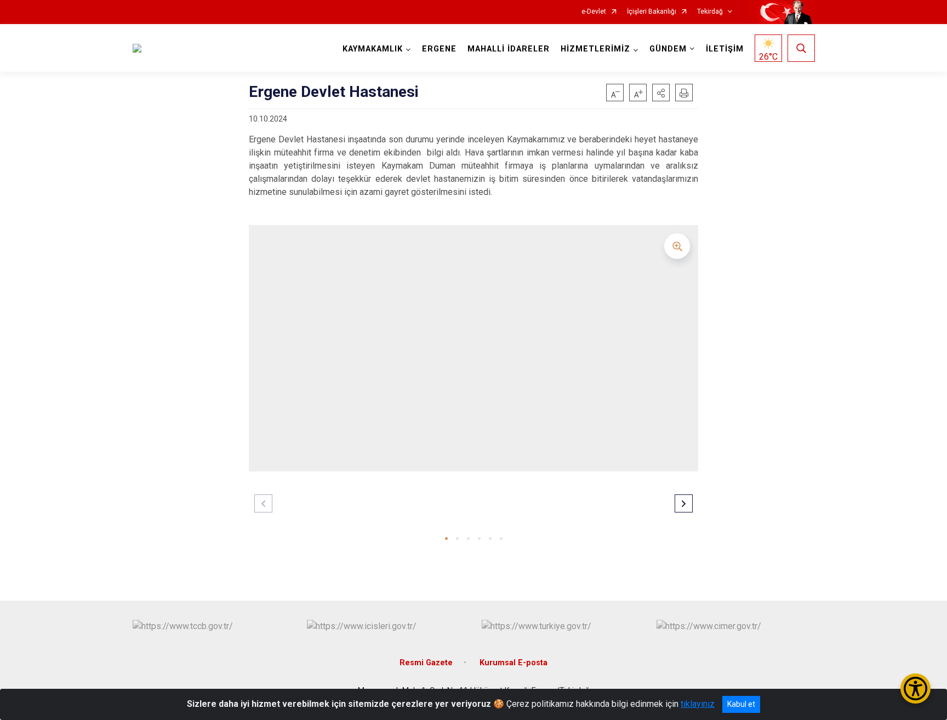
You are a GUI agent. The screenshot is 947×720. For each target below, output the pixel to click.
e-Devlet (593, 11)
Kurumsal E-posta (513, 662)
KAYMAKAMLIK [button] (373, 49)
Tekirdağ (710, 11)
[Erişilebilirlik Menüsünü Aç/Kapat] (915, 688)
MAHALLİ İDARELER (508, 49)
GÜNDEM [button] (668, 49)
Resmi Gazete (426, 662)
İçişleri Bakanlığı (651, 11)
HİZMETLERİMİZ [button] (595, 49)
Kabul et (741, 704)
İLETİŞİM (725, 49)
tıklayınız (698, 704)
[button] (661, 92)
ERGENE (439, 49)
